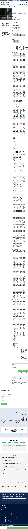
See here (9, 420)
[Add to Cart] (23, 371)
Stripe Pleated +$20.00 (24, 349)
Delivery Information (14, 430)
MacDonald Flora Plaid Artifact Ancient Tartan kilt (11, 6)
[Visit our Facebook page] (6, 517)
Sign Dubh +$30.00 (24, 352)
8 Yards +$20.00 (23, 348)
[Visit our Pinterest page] (22, 517)
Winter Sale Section (18, 0)
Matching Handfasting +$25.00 (24, 360)
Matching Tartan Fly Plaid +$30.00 (24, 351)
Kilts (3, 6)
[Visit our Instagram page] (16, 517)
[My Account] (25, 2)
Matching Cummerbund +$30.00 (24, 355)
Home (1, 6)
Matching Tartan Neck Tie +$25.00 (24, 359)
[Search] (17, 2)
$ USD (20, 2)
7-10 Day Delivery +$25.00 (23, 365)
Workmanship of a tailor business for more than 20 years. (5, 4)
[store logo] (6, 2)
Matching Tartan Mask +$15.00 (24, 353)
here (18, 422)
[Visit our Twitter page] (11, 517)
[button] (14, 12)
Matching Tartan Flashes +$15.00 (23, 362)
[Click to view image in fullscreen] (6, 14)
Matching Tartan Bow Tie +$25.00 (24, 357)
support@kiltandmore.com (14, 432)
